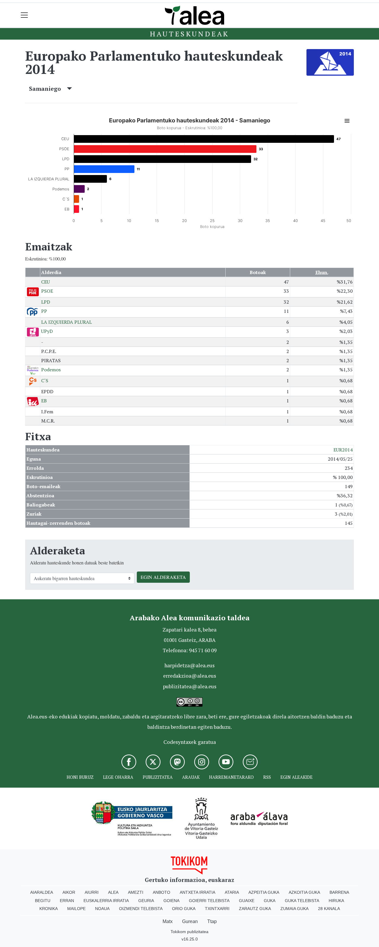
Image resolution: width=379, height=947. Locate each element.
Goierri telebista (209, 900)
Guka (269, 900)
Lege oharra (118, 777)
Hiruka (336, 900)
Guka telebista (302, 900)
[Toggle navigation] (24, 15)
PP (44, 311)
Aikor (68, 892)
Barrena (339, 892)
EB (44, 400)
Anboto (161, 892)
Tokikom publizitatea (189, 931)
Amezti (135, 892)
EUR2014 (343, 449)
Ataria (232, 892)
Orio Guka (183, 908)
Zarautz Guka (255, 908)
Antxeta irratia (197, 892)
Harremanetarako (231, 777)
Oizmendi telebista (141, 908)
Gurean (190, 921)
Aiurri (92, 892)
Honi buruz (80, 777)
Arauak (191, 777)
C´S (44, 380)
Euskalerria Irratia (106, 900)
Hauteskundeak (189, 33)
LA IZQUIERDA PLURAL (66, 322)
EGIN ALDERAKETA (163, 577)
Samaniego (48, 88)
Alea (113, 892)
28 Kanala (329, 908)
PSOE (47, 291)
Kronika (48, 908)
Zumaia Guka (294, 908)
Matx (168, 921)
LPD (45, 302)
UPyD (47, 331)
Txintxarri (217, 908)
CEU (45, 282)
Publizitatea (158, 777)
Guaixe (246, 900)
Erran (67, 900)
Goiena (171, 900)
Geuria (146, 900)
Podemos (51, 369)
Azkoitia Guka (304, 892)
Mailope (76, 908)
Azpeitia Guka (263, 892)
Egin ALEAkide (296, 777)
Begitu (42, 900)
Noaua (102, 908)
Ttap (212, 921)
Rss (267, 777)
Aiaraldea (41, 892)
